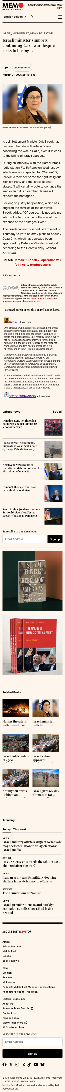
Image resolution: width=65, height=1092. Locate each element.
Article (7, 858)
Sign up (55, 539)
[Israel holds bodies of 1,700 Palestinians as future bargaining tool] (15, 743)
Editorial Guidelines (14, 998)
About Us (7, 1003)
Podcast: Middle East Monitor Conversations (28, 987)
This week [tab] (19, 829)
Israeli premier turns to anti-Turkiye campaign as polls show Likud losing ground (28, 909)
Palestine (46, 33)
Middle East (20, 33)
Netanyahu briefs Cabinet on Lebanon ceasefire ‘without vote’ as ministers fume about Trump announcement (15, 793)
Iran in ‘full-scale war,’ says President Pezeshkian (19, 488)
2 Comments (22, 67)
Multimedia (9, 982)
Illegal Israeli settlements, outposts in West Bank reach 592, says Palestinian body (19, 446)
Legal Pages (11, 1081)
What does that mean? (42, 298)
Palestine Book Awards (15, 1008)
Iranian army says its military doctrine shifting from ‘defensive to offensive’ (29, 879)
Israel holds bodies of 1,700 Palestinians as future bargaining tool (15, 758)
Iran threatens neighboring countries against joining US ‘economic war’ (20, 424)
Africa (6, 941)
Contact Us (9, 1013)
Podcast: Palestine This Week (20, 991)
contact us (34, 301)
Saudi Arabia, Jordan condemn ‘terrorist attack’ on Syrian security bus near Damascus (21, 512)
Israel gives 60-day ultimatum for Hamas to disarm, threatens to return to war (45, 793)
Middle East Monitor (50, 287)
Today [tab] (6, 829)
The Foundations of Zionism (21, 893)
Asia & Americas (12, 946)
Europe (6, 955)
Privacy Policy (10, 1017)
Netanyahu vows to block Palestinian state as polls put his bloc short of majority (22, 468)
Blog (5, 968)
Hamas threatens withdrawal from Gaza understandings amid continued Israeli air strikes (14, 723)
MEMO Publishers (12, 1022)
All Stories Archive (13, 1027)
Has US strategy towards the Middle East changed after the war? (31, 863)
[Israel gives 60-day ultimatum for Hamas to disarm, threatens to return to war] (45, 778)
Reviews (7, 889)
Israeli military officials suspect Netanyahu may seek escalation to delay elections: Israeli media (32, 846)
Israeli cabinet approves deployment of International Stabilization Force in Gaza (45, 758)
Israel (6, 33)
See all (57, 411)
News (34, 33)
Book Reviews (10, 960)
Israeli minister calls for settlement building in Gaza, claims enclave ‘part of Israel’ (44, 723)
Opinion (7, 972)
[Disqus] (32, 358)
